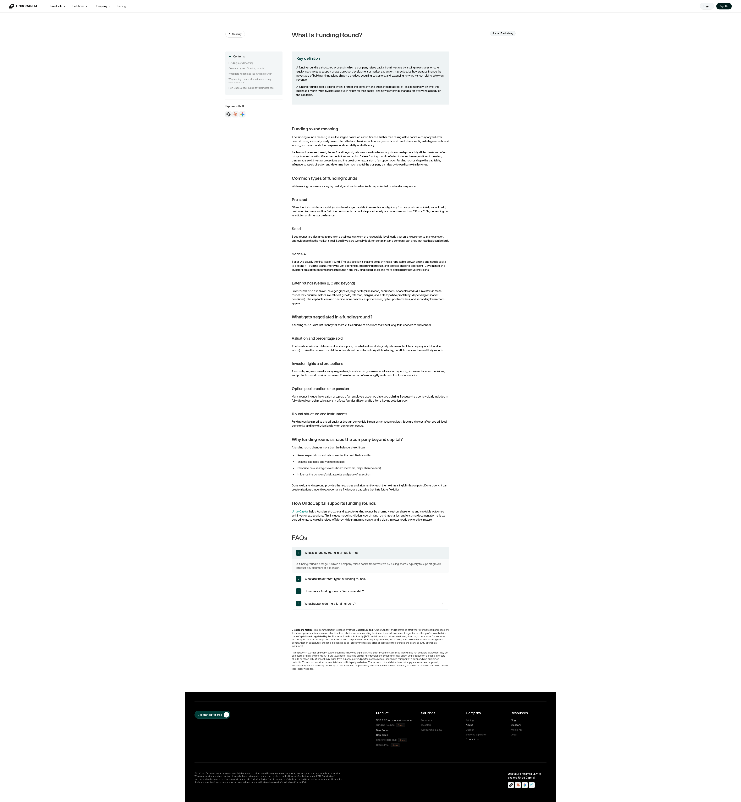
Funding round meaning (241, 63)
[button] (511, 785)
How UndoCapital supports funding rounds (250, 88)
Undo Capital (300, 511)
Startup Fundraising (502, 33)
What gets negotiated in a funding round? (250, 74)
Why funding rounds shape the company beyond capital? (249, 81)
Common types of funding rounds (246, 68)
